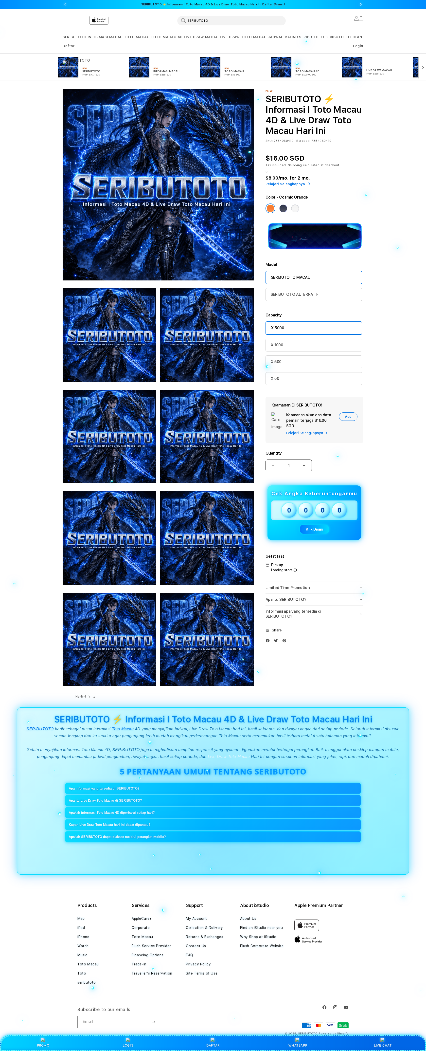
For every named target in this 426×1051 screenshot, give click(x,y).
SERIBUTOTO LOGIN (343, 37)
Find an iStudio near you (261, 928)
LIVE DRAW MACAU (201, 37)
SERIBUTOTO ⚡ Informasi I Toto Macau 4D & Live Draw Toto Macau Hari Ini (213, 4)
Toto (81, 973)
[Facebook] (269, 641)
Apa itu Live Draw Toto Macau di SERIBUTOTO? (105, 800)
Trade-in (139, 964)
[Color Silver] (295, 208)
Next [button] (360, 4)
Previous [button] (65, 4)
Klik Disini (314, 529)
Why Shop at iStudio (258, 937)
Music (82, 955)
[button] (75, 37)
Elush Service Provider (151, 946)
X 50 (275, 378)
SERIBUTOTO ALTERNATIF (295, 294)
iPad (81, 928)
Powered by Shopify (334, 1033)
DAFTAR (213, 1045)
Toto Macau (123, 729)
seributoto (86, 982)
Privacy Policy (198, 964)
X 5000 (277, 328)
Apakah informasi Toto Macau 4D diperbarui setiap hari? (112, 812)
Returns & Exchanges (204, 937)
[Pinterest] (285, 641)
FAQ (189, 955)
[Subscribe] (153, 1022)
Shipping (295, 165)
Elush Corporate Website (262, 946)
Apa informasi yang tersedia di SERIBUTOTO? (104, 788)
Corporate (141, 928)
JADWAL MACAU (283, 37)
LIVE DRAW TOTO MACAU (243, 37)
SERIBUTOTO (75, 37)
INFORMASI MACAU (105, 37)
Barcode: (303, 141)
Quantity (274, 453)
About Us (248, 919)
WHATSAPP (298, 1045)
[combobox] (231, 20)
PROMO (43, 1045)
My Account (196, 919)
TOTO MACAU (137, 37)
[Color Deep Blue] (283, 208)
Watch (83, 946)
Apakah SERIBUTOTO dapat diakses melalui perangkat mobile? (117, 837)
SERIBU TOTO (311, 37)
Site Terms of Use (201, 973)
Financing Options (147, 955)
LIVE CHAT (382, 1045)
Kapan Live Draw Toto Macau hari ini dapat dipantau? (109, 825)
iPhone (83, 937)
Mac (81, 919)
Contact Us (196, 946)
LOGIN (128, 1045)
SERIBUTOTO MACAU (290, 277)
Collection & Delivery (204, 928)
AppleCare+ (142, 919)
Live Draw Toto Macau (229, 757)
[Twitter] (277, 641)
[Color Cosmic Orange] (270, 208)
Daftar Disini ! (273, 4)
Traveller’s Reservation (152, 973)
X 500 (276, 361)
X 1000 (277, 345)
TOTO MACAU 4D (167, 37)
